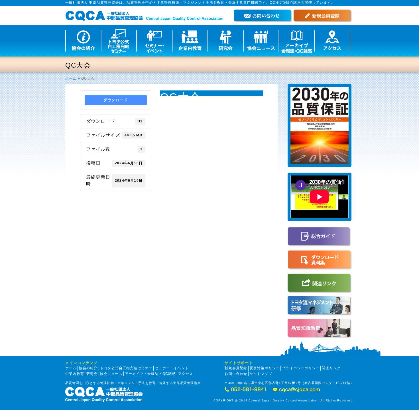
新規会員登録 (236, 368)
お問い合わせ (236, 373)
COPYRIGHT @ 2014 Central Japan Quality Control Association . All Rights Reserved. (283, 400)
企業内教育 (74, 373)
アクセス (185, 373)
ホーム (71, 78)
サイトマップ (261, 373)
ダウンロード (115, 100)
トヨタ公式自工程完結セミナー (126, 368)
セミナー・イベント (172, 368)
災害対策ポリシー (265, 368)
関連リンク (331, 368)
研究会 (92, 373)
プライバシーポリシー (301, 368)
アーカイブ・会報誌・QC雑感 (150, 373)
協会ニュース (111, 373)
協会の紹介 (88, 368)
